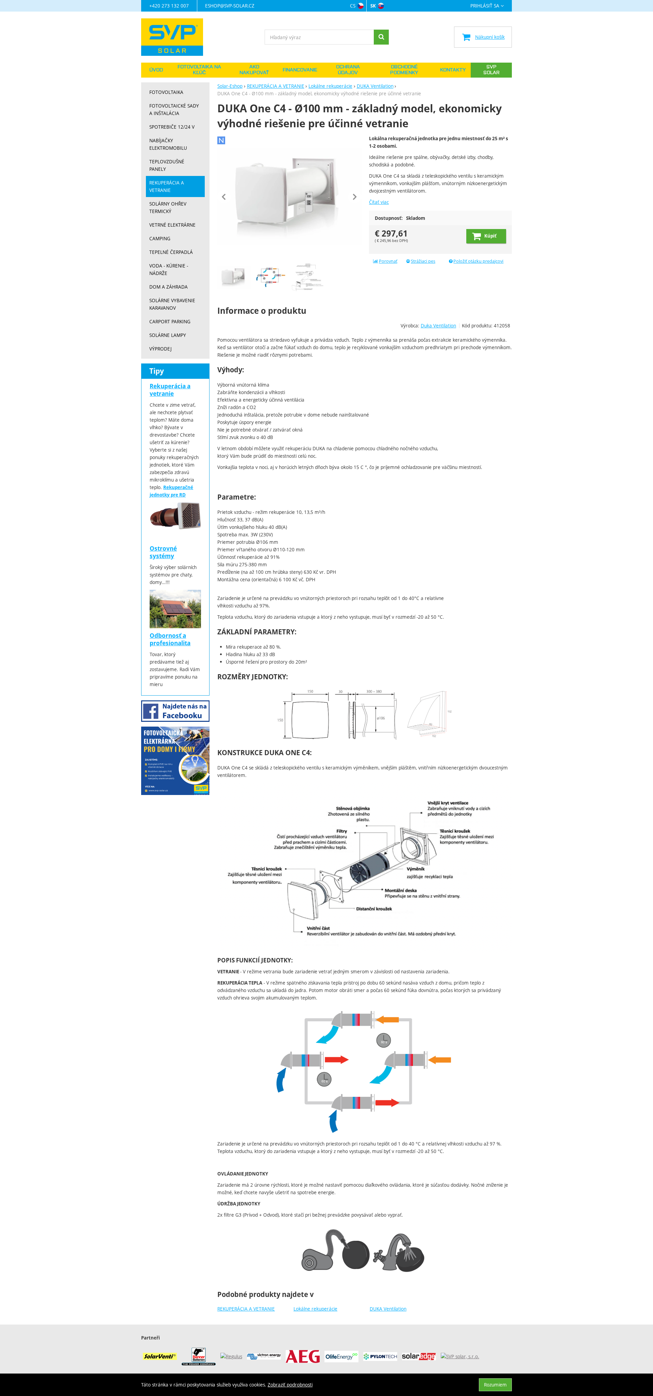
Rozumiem (495, 1384)
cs (352, 5)
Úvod (156, 70)
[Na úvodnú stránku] (175, 37)
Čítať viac (379, 202)
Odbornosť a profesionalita (170, 639)
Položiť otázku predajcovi (478, 261)
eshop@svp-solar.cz (229, 5)
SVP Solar (491, 70)
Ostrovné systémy (163, 552)
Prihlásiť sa (484, 6)
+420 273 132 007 (169, 5)
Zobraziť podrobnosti (290, 1384)
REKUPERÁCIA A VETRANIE (246, 1308)
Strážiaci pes (423, 261)
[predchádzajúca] (224, 197)
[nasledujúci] (355, 197)
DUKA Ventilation (388, 1308)
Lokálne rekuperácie (315, 1308)
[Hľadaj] (381, 37)
